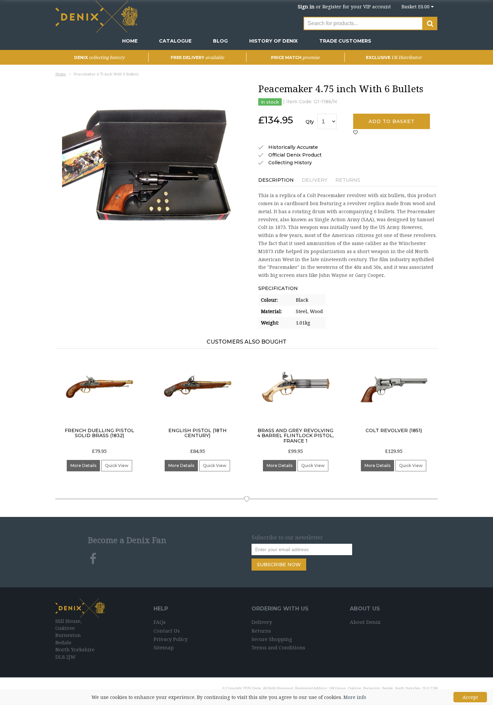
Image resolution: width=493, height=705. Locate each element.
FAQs (160, 622)
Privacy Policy (170, 639)
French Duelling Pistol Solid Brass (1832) (99, 432)
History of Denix (273, 41)
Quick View (116, 465)
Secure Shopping (272, 639)
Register (331, 6)
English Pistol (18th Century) (197, 432)
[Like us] (93, 559)
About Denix (365, 622)
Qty (310, 122)
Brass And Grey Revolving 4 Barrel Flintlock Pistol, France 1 (295, 435)
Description (276, 180)
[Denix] (97, 16)
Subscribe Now (279, 565)
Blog (220, 41)
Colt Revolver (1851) (394, 430)
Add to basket (392, 121)
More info (354, 697)
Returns (347, 180)
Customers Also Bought (246, 342)
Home (130, 41)
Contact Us (167, 630)
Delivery (314, 180)
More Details (83, 465)
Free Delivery (197, 57)
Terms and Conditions (278, 647)
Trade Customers (345, 41)
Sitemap (164, 647)
